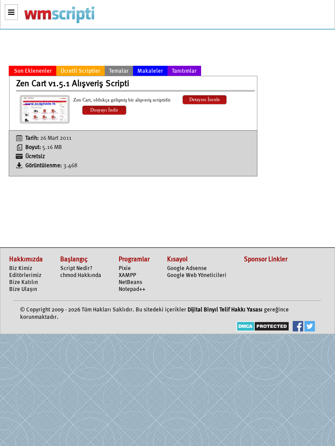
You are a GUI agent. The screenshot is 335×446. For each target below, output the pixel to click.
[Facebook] (298, 327)
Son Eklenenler (33, 71)
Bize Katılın (23, 282)
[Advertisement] (133, 49)
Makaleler (150, 71)
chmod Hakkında (80, 275)
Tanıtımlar (184, 71)
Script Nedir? (76, 268)
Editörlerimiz (25, 275)
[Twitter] (309, 327)
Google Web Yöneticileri (196, 275)
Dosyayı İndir (104, 110)
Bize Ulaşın (23, 289)
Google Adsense (187, 268)
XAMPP (127, 275)
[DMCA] (262, 327)
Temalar (119, 71)
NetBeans (130, 282)
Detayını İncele (204, 99)
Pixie (125, 268)
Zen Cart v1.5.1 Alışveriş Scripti (72, 84)
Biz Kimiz (20, 268)
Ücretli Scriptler (80, 71)
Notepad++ (132, 289)
